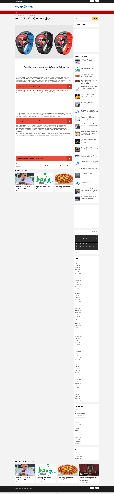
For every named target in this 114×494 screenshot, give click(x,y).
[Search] (98, 12)
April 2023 (77, 347)
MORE (73, 12)
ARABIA (77, 409)
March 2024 (77, 323)
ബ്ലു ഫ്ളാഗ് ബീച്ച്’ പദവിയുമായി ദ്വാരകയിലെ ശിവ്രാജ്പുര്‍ (58, 164)
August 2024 (78, 312)
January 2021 (78, 400)
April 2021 (77, 394)
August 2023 (78, 338)
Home (16, 488)
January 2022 (78, 379)
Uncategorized (78, 439)
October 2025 (78, 282)
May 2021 (77, 392)
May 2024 (77, 319)
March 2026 (77, 271)
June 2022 (77, 368)
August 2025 (78, 286)
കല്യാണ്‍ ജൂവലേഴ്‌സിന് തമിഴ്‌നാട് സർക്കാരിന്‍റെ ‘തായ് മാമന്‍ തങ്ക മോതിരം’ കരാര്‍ (88, 479)
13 (86, 241)
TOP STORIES (22, 12)
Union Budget (78, 441)
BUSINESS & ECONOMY (32, 12)
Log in (76, 452)
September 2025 (78, 284)
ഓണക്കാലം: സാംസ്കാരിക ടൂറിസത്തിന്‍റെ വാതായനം (43, 187)
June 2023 (77, 342)
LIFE (76, 426)
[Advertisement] (44, 103)
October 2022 (78, 360)
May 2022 (77, 370)
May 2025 (77, 293)
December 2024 (78, 304)
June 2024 (77, 317)
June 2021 (77, 390)
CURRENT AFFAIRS (79, 415)
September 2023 (78, 336)
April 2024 (77, 321)
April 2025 (77, 295)
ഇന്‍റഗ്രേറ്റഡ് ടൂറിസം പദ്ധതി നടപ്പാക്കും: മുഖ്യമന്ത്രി (23, 187)
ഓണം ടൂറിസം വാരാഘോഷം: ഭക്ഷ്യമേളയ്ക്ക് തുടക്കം (63, 187)
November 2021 (78, 383)
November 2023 (78, 332)
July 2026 (77, 263)
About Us (21, 488)
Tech (76, 435)
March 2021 (77, 396)
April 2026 (77, 269)
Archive (80, 12)
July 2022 (77, 366)
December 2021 (78, 381)
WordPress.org (78, 458)
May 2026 (77, 267)
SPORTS (77, 433)
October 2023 (78, 334)
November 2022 (78, 357)
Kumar (24, 190)
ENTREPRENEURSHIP (49, 12)
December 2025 (78, 278)
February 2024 (78, 325)
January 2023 (78, 353)
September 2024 (78, 310)
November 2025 (78, 280)
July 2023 (77, 340)
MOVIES (58, 12)
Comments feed (78, 456)
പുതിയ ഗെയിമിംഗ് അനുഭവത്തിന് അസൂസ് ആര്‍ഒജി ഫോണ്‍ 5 (29, 165)
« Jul (76, 252)
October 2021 (78, 385)
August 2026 (78, 261)
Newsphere (64, 491)
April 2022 (77, 372)
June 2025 (77, 291)
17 (76, 243)
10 (76, 241)
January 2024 (78, 327)
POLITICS (77, 430)
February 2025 (78, 299)
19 (83, 243)
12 (83, 241)
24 (76, 246)
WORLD (77, 443)
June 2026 (77, 265)
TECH (69, 12)
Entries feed (77, 454)
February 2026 (78, 274)
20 (86, 243)
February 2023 (78, 351)
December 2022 (78, 355)
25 (80, 246)
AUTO (41, 12)
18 (80, 243)
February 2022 (78, 377)
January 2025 (78, 302)
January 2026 (78, 276)
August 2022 (78, 364)
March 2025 (77, 297)
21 (90, 243)
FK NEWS (64, 12)
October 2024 (78, 308)
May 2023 (77, 345)
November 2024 (78, 306)
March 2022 (77, 375)
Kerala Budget (78, 424)
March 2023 (77, 349)
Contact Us (26, 488)
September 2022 (78, 362)
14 (90, 241)
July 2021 (77, 388)
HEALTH (77, 422)
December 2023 (78, 329)
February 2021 (78, 398)
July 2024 (77, 314)
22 (93, 243)
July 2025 (77, 289)
